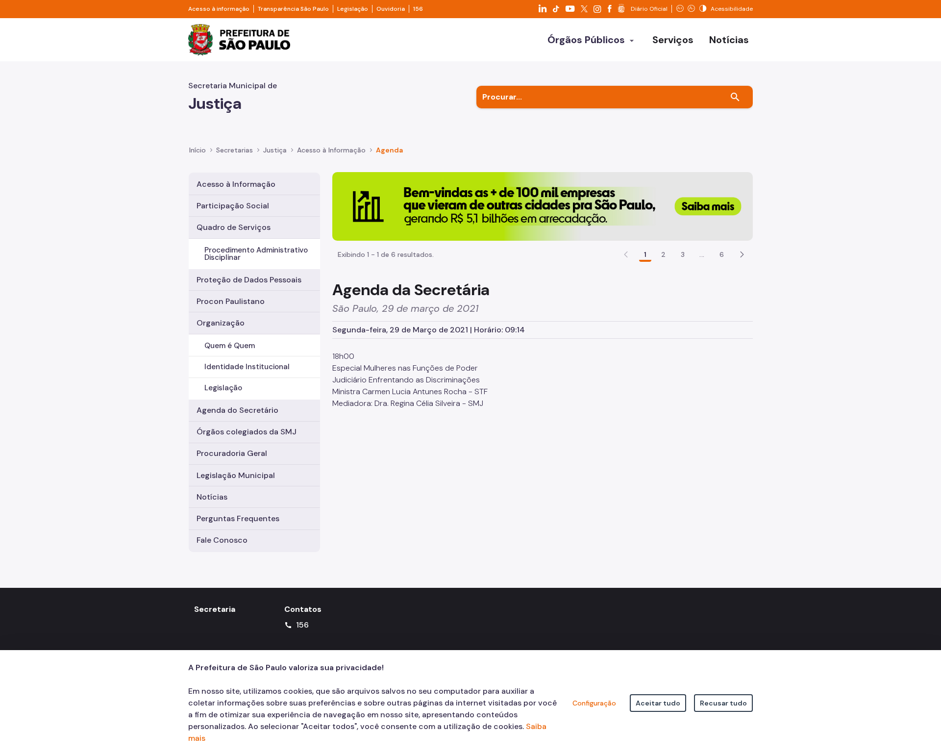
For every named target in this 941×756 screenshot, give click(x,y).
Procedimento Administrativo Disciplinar (256, 253)
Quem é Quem (229, 346)
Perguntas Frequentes (238, 518)
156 (418, 9)
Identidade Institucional (247, 367)
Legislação (352, 9)
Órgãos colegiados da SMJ (247, 432)
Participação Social (233, 206)
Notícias (212, 497)
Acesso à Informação (331, 150)
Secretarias (234, 150)
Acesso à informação (218, 9)
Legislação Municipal (236, 475)
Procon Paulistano (231, 301)
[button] (742, 254)
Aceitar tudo (658, 703)
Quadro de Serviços (234, 227)
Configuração (594, 703)
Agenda (389, 150)
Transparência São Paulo (293, 9)
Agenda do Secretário (237, 410)
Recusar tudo (723, 703)
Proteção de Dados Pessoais (249, 280)
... (701, 254)
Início (197, 150)
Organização (221, 323)
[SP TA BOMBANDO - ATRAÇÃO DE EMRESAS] (542, 206)
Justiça (275, 150)
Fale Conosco (222, 540)
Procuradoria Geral (232, 453)
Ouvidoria (390, 9)
